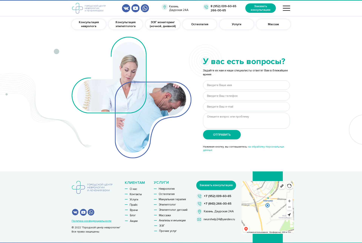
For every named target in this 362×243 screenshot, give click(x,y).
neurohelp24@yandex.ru (219, 219)
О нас (133, 189)
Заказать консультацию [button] (261, 8)
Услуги (236, 24)
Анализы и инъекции (172, 220)
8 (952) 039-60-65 (223, 6)
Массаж (273, 24)
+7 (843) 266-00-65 (217, 204)
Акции (134, 221)
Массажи (165, 215)
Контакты (136, 194)
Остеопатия (199, 24)
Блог (133, 215)
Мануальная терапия (172, 199)
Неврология (167, 188)
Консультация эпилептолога (126, 24)
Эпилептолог (167, 204)
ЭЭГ (162, 225)
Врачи (134, 210)
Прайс (134, 204)
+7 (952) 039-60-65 (217, 196)
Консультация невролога (89, 24)
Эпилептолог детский (173, 210)
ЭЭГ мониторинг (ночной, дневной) (163, 24)
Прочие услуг (168, 231)
